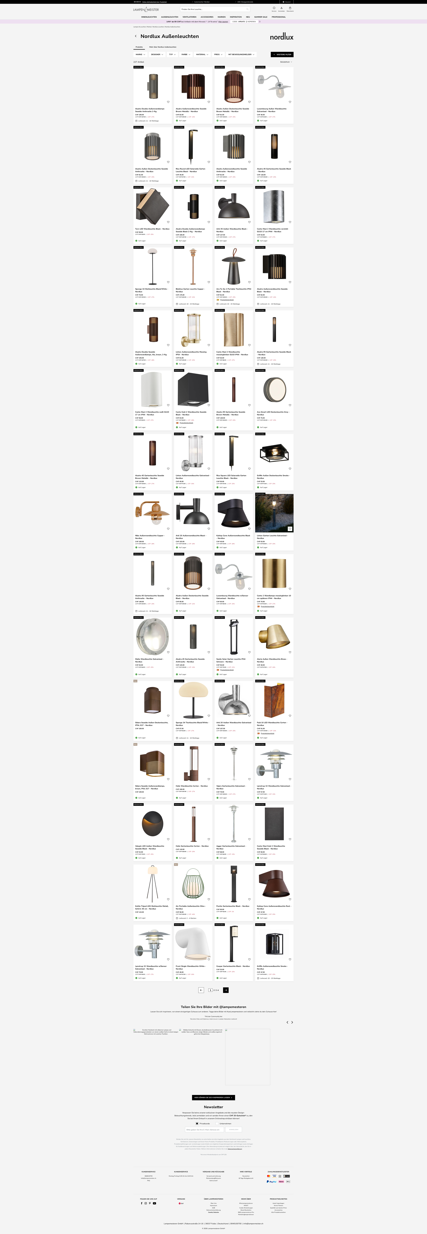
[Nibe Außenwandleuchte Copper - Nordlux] (152, 522)
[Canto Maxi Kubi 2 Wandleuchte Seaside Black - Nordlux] (274, 832)
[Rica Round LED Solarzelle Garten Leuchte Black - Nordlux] (193, 155)
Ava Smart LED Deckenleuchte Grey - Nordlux (273, 413)
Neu (248, 17)
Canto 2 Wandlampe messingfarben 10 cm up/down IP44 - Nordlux (274, 596)
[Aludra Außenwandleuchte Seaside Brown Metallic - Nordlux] (193, 95)
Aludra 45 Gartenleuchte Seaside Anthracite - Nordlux (190, 660)
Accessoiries (278, 1210)
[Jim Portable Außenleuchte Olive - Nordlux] (193, 893)
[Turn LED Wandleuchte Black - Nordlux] (152, 215)
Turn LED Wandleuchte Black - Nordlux (152, 229)
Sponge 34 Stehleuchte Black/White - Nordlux (151, 290)
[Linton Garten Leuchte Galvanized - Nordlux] (274, 522)
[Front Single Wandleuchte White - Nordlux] (193, 953)
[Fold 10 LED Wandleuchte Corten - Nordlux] (274, 711)
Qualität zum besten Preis (278, 1208)
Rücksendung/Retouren (213, 1178)
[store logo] (146, 9)
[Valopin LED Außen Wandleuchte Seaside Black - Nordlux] (152, 832)
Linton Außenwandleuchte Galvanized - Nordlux (193, 476)
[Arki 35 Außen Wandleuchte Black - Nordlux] (234, 215)
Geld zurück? (213, 1180)
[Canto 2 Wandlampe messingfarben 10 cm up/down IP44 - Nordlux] (274, 584)
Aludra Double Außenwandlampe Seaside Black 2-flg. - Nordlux (190, 230)
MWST (246, 1205)
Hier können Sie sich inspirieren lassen (212, 1097)
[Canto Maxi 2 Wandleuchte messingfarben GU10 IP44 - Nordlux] (234, 338)
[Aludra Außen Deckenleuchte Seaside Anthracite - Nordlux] (152, 155)
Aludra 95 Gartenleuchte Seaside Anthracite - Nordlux (149, 596)
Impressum (213, 1205)
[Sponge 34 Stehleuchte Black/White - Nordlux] (152, 277)
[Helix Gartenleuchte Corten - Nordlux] (193, 832)
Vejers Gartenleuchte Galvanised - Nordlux (231, 787)
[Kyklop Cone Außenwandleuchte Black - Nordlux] (234, 522)
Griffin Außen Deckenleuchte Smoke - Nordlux (273, 476)
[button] (168, 102)
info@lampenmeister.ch (148, 1178)
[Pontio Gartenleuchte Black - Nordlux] (234, 893)
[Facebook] (141, 1203)
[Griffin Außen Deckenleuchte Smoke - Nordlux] (274, 462)
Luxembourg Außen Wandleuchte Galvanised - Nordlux (271, 110)
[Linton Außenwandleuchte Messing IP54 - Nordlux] (193, 338)
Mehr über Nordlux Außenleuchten (162, 47)
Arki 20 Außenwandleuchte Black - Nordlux (191, 536)
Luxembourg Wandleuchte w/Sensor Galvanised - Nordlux (232, 596)
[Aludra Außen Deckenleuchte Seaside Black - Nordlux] (193, 584)
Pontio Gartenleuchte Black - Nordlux (232, 906)
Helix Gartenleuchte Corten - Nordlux (192, 846)
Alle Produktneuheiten (278, 1212)
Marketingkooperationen (246, 1214)
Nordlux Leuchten (158, 27)
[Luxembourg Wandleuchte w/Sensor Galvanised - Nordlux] (234, 584)
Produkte (139, 47)
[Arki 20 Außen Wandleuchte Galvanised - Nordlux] (234, 711)
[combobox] (215, 9)
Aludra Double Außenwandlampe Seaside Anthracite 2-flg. (149, 110)
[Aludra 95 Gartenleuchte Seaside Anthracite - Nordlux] (152, 584)
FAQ (148, 1180)
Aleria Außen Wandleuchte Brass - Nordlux (272, 660)
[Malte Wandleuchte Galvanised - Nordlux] (152, 647)
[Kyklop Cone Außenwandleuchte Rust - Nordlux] (274, 893)
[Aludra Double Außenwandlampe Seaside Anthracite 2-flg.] (152, 95)
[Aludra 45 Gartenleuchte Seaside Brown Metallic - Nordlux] (152, 462)
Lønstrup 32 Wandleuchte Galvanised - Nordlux (274, 787)
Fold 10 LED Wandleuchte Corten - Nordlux (272, 723)
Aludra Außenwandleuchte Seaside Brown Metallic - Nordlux (191, 110)
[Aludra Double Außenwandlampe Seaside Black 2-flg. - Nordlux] (193, 215)
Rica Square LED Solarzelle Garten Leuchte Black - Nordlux (231, 476)
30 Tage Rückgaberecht (246, 1178)
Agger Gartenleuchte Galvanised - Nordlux (231, 847)
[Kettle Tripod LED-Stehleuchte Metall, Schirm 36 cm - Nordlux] (152, 893)
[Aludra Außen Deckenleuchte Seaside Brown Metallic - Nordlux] (234, 95)
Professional (279, 17)
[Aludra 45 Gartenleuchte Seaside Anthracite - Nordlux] (193, 647)
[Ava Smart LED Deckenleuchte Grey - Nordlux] (274, 400)
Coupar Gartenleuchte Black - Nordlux (233, 966)
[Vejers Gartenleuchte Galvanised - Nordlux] (234, 772)
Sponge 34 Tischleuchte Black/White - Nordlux (192, 723)
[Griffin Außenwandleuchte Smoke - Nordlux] (274, 953)
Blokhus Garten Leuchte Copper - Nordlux (190, 290)
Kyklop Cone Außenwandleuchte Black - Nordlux (233, 536)
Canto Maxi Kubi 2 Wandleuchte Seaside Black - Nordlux (271, 847)
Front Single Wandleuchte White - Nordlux (191, 967)
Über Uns (214, 1203)
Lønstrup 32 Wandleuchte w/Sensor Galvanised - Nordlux (151, 967)
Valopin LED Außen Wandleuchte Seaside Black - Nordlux (149, 847)
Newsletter (246, 1176)
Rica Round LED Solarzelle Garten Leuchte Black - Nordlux (190, 170)
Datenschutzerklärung (235, 1149)
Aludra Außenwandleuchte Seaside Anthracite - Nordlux (231, 170)
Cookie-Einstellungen (246, 1208)
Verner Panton (278, 1205)
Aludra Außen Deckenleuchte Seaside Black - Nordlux (192, 596)
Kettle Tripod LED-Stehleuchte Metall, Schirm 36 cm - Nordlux (151, 907)
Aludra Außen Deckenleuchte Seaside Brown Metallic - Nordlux (232, 110)
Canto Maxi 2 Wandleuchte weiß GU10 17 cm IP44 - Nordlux (152, 413)
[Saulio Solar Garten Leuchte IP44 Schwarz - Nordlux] (234, 647)
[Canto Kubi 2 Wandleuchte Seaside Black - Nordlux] (193, 400)
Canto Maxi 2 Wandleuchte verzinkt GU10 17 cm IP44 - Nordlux (272, 230)
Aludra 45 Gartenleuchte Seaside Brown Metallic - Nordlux (149, 476)
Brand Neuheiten (246, 1210)
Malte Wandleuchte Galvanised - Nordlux (149, 660)
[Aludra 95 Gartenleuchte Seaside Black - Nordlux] (274, 338)
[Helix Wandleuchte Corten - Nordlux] (193, 772)
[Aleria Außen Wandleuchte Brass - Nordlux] (274, 647)
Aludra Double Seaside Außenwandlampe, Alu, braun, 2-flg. (151, 353)
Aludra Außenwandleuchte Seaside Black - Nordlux (272, 290)
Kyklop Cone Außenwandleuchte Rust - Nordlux (274, 907)
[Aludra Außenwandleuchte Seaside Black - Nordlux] (274, 277)
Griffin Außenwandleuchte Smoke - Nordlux (272, 967)
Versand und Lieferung (213, 1176)
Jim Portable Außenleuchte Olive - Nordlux (191, 907)
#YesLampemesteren (246, 1203)
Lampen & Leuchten (139, 27)
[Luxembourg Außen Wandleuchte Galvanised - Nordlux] (274, 95)
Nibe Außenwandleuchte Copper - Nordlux (150, 536)
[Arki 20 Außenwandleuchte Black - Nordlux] (193, 522)
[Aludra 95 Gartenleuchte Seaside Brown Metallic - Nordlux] (234, 400)
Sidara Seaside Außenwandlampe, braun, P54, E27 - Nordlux (150, 787)
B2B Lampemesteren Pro (246, 1212)
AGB (213, 1208)
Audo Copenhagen (278, 1203)
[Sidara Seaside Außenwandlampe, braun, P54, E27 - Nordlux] (152, 772)
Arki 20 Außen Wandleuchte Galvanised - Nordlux (233, 723)
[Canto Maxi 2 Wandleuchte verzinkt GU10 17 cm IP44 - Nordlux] (274, 215)
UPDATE (244, 21)
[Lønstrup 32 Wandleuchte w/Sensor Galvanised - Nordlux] (152, 953)
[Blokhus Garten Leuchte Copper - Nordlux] (193, 277)
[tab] (140, 54)
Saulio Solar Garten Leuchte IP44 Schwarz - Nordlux (230, 660)
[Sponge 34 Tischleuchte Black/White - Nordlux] (193, 711)
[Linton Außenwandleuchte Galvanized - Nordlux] (193, 462)
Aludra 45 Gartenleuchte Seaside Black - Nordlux (274, 170)
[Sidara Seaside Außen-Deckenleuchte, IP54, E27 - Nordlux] (152, 711)
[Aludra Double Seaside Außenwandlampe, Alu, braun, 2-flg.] (152, 338)
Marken (149, 27)
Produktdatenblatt (227, 300)
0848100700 (148, 1176)
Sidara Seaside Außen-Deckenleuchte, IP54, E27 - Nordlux (151, 723)
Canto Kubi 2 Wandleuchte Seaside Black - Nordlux (191, 413)
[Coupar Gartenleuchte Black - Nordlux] (234, 953)
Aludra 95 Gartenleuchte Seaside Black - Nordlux (274, 353)
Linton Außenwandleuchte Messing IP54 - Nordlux (191, 353)
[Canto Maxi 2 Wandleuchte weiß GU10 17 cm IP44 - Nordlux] (152, 400)
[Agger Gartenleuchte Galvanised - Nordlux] (234, 832)
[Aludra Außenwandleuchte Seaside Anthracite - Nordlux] (234, 155)
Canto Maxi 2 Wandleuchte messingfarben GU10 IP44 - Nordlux (232, 353)
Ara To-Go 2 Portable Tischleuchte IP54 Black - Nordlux (233, 290)
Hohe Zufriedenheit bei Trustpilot (154, 2)
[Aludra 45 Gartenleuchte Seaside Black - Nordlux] (274, 155)
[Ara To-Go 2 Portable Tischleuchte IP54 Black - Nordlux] (234, 277)
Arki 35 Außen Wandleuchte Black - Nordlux (232, 230)
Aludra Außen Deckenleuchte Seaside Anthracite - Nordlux (151, 170)
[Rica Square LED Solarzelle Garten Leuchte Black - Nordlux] (234, 462)
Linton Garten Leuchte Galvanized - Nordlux (272, 536)
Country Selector (213, 1212)
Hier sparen (223, 21)
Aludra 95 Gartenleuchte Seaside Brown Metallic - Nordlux (230, 413)
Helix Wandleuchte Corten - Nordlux (192, 786)
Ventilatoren (189, 17)
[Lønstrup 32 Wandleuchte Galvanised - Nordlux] (274, 772)
